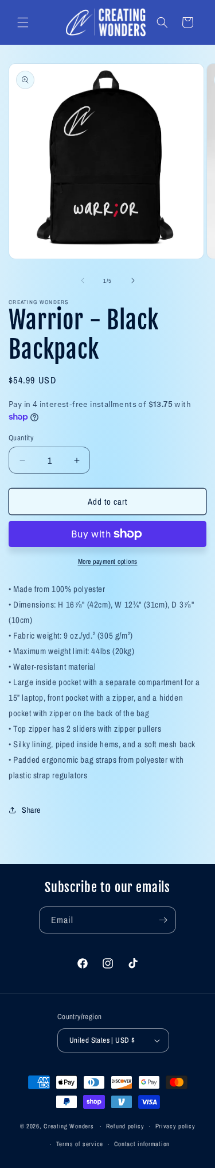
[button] (23, 22)
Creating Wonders (68, 1126)
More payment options (108, 561)
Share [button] (31, 810)
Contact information (142, 1144)
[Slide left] (82, 280)
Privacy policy (175, 1126)
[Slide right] (133, 280)
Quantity (21, 438)
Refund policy (125, 1126)
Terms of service (79, 1144)
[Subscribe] (162, 919)
